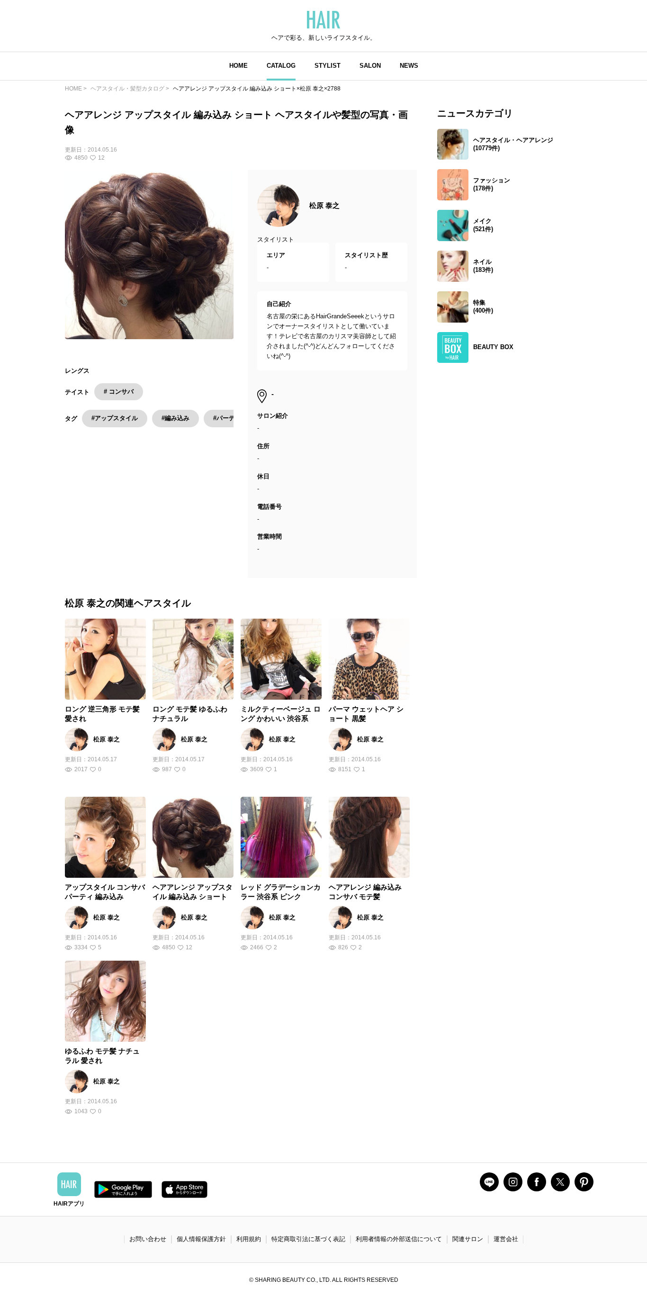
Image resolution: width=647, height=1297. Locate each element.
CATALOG (281, 65)
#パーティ (227, 418)
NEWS (409, 65)
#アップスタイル (114, 418)
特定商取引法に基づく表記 (308, 1239)
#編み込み (175, 418)
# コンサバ (119, 391)
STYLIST (328, 65)
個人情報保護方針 (201, 1239)
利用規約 (248, 1239)
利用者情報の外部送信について (399, 1239)
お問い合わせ (147, 1239)
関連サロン (467, 1239)
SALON (370, 65)
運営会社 (506, 1239)
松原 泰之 (324, 205)
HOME (238, 65)
